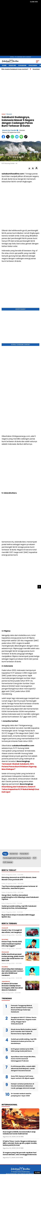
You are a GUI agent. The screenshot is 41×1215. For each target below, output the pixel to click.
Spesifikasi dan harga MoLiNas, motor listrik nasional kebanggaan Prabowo (23, 1059)
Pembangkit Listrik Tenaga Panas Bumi (17, 858)
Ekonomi (9, 114)
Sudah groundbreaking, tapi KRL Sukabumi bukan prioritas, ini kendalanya (24, 1041)
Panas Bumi (24, 854)
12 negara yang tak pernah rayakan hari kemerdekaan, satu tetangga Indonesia (20, 1153)
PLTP (34, 858)
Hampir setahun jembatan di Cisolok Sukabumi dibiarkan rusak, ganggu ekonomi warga (23, 1086)
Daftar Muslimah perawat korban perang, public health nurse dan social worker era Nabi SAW (13, 957)
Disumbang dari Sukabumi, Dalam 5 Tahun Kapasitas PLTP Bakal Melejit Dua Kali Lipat (20, 789)
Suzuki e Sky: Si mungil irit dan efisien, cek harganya (12, 931)
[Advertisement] (20, 29)
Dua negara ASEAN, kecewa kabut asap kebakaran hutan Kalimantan (19, 1133)
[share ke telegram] (17, 138)
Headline (12, 65)
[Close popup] (39, 586)
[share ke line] (22, 138)
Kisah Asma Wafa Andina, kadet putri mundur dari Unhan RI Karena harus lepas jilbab (24, 1031)
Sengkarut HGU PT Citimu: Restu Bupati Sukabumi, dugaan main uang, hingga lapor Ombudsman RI (23, 1020)
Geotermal (13, 854)
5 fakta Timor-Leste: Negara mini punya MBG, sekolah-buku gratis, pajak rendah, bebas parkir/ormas (20, 1143)
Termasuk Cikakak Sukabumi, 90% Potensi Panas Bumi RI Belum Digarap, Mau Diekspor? (19, 766)
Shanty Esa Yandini (9, 130)
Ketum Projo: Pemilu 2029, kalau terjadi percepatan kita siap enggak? (12, 944)
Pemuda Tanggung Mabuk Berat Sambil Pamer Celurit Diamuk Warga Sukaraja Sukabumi (22, 1008)
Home (4, 65)
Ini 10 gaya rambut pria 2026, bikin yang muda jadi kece (22, 1050)
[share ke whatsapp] (13, 138)
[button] (29, 168)
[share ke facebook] (4, 138)
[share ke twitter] (8, 138)
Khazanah (33, 65)
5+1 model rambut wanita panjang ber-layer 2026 (21, 1095)
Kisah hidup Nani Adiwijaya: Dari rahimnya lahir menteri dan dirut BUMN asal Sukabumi (12, 972)
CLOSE (37, 1172)
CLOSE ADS (34, 1)
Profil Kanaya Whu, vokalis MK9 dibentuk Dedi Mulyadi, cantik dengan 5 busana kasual (23, 1068)
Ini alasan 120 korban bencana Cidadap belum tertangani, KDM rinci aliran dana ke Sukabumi (12, 987)
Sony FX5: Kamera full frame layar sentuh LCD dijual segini (22, 1077)
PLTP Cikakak (7, 862)
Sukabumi (22, 65)
